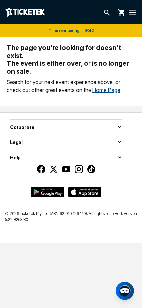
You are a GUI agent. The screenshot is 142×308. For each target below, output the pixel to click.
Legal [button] (16, 142)
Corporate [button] (22, 127)
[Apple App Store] (84, 192)
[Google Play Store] (47, 192)
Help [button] (15, 157)
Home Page (106, 90)
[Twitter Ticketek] (54, 169)
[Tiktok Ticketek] (91, 169)
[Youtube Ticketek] (66, 169)
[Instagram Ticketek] (79, 169)
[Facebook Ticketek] (41, 169)
